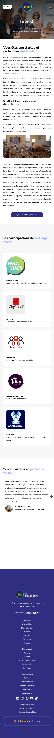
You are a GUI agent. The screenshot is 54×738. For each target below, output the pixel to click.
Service (27, 28)
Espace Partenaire (27, 704)
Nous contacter (27, 674)
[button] (51, 497)
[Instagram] (22, 698)
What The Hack (12, 281)
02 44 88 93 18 (29, 606)
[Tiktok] (36, 698)
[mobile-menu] (46, 7)
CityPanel (10, 319)
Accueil (20, 28)
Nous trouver (27, 689)
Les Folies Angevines (14, 396)
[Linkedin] (17, 698)
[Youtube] (31, 698)
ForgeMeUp (10, 358)
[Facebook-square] (27, 698)
